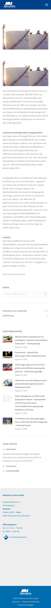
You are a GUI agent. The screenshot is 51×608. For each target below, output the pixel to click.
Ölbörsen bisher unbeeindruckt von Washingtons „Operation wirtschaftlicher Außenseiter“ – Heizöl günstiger (31, 340)
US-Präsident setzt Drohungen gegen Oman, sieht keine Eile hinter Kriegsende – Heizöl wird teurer (31, 422)
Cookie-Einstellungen (25, 605)
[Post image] (7, 339)
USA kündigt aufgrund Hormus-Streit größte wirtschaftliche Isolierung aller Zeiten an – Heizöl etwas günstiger (30, 368)
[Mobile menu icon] (46, 4)
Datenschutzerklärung (30, 601)
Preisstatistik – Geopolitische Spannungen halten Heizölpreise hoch (30, 354)
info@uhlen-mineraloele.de (19, 515)
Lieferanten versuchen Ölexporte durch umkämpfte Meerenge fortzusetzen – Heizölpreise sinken (31, 383)
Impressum (16, 601)
